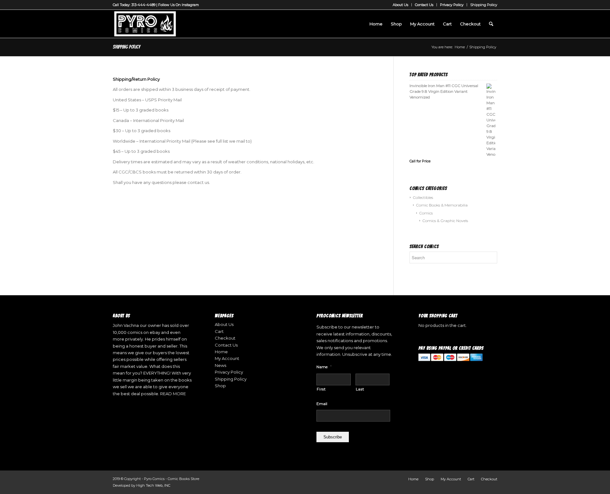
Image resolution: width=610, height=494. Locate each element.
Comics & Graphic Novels (445, 220)
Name (324, 366)
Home (221, 351)
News (220, 365)
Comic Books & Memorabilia (442, 205)
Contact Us (424, 5)
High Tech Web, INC (153, 485)
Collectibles (423, 197)
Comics (426, 213)
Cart (219, 331)
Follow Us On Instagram (178, 5)
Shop (220, 385)
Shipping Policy (483, 5)
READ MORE (173, 393)
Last (360, 389)
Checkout (225, 338)
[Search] (491, 24)
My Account (227, 358)
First (321, 389)
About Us (400, 5)
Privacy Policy (452, 5)
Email (321, 403)
